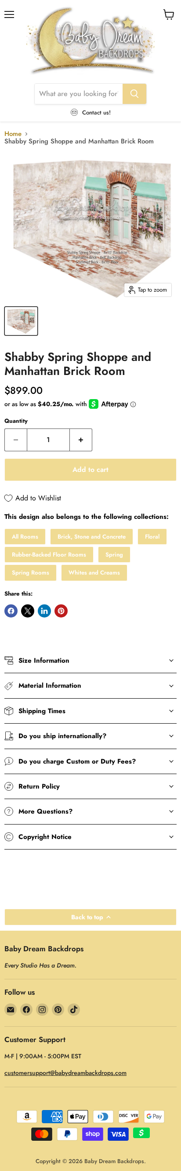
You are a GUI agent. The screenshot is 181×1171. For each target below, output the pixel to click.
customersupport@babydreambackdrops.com (65, 1072)
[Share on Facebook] (11, 611)
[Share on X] (27, 611)
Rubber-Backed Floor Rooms (49, 554)
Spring (114, 554)
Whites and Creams (94, 572)
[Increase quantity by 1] (81, 439)
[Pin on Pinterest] (61, 611)
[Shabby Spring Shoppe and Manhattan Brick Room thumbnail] (21, 321)
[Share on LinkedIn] (44, 611)
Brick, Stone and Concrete (92, 536)
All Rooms (25, 536)
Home (13, 134)
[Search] (134, 94)
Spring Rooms (30, 572)
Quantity (16, 421)
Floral (152, 536)
